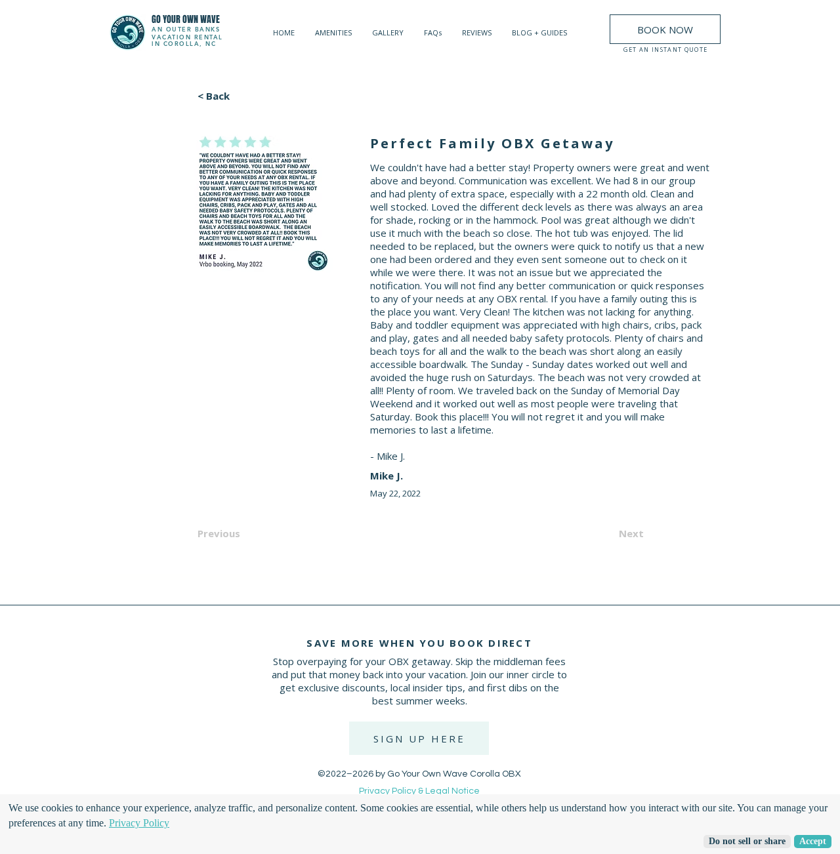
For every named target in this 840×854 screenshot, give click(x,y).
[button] (419, 738)
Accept (812, 841)
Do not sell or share (747, 841)
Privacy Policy (139, 822)
